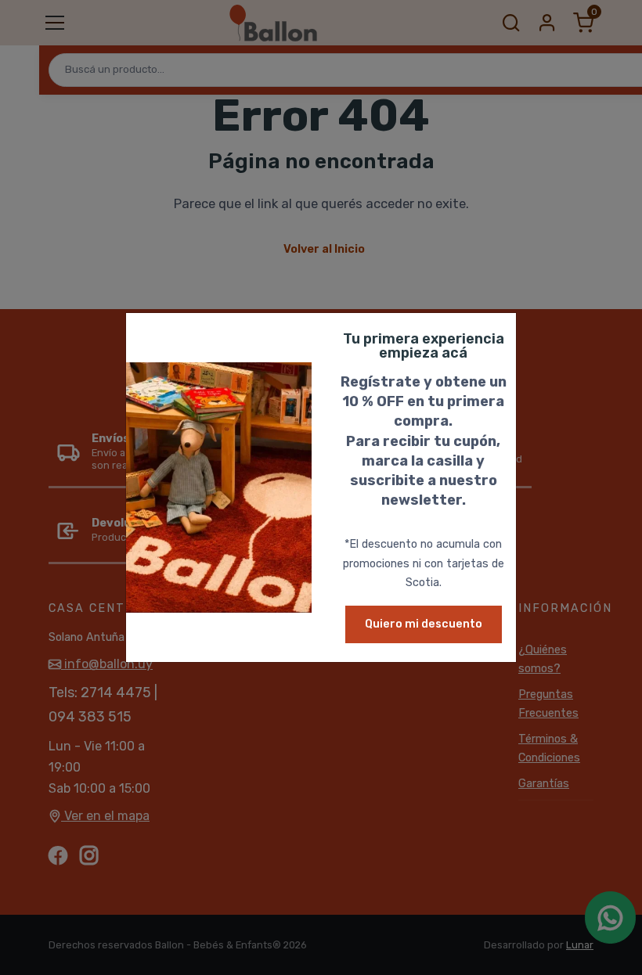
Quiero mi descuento (423, 624)
